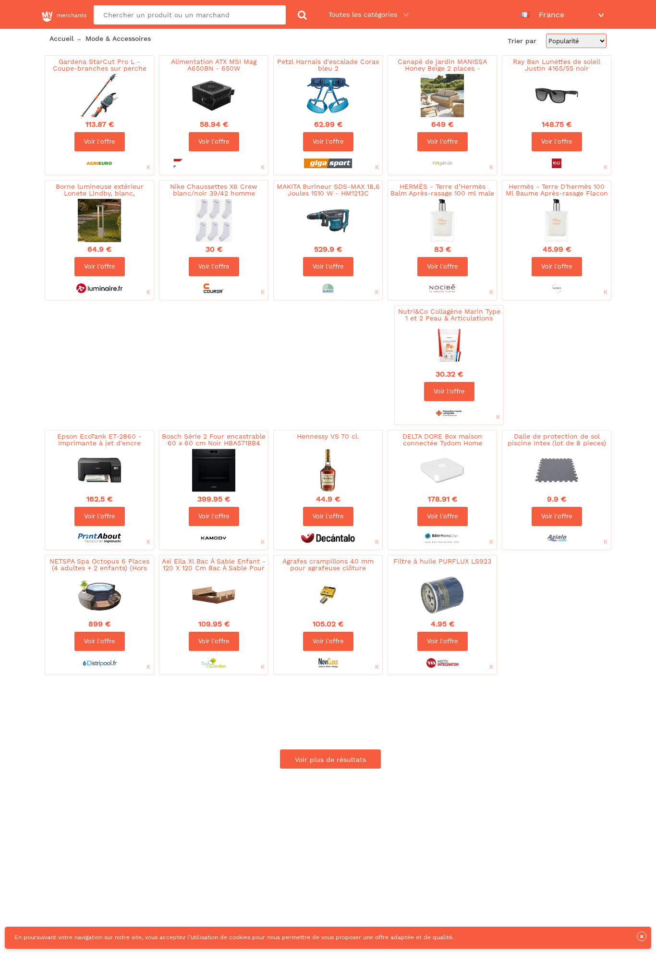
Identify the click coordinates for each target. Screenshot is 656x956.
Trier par (523, 41)
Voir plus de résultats (330, 759)
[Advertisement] (217, 333)
